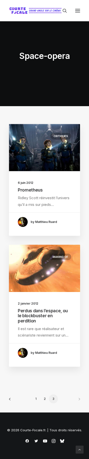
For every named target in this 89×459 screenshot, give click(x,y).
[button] (77, 10)
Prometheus (30, 190)
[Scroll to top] (80, 449)
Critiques (61, 136)
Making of (60, 257)
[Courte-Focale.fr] (36, 11)
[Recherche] (62, 10)
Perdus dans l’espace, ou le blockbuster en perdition (43, 315)
